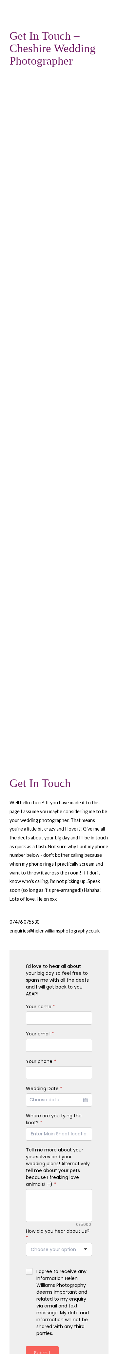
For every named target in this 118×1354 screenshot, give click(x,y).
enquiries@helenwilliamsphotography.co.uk (55, 930)
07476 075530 (24, 922)
